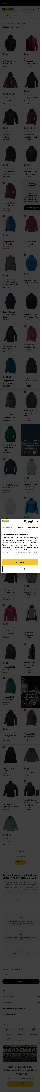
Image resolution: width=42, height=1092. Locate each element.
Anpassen (19, 569)
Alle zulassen (20, 562)
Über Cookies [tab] (33, 527)
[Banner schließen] (37, 521)
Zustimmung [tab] (7, 527)
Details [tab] (20, 527)
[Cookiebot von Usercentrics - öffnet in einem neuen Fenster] (24, 521)
